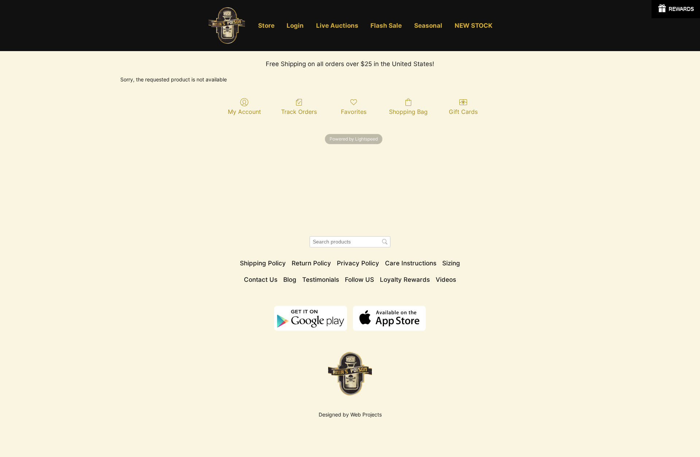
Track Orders (299, 111)
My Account (244, 111)
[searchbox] (350, 241)
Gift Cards (463, 111)
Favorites (353, 111)
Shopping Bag (408, 111)
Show (676, 9)
